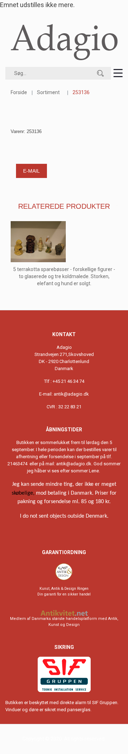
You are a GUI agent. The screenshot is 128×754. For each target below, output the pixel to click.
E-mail (31, 171)
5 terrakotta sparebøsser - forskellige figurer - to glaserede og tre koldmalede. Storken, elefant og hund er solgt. (64, 276)
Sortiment (48, 92)
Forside (19, 92)
